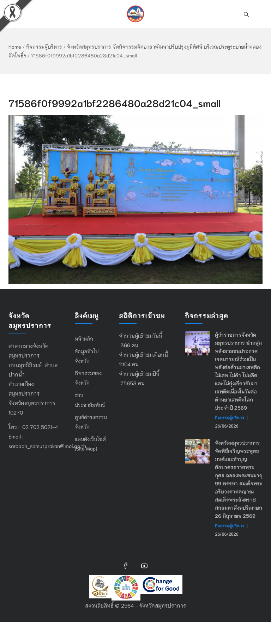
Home (14, 46)
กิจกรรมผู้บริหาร (44, 46)
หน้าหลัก (84, 338)
